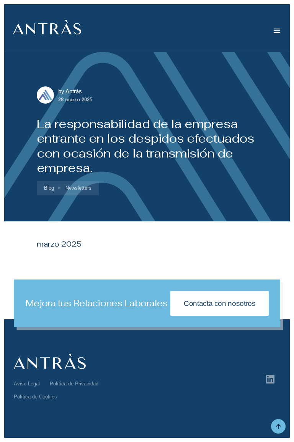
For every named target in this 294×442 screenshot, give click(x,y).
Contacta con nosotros (219, 303)
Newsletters (78, 188)
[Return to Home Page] (47, 31)
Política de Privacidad (74, 384)
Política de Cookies (35, 397)
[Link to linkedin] (270, 379)
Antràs (73, 91)
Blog (49, 188)
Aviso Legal (27, 384)
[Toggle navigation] (277, 30)
